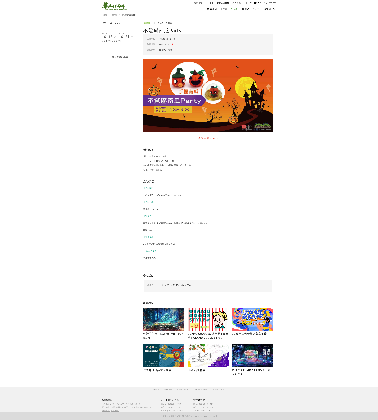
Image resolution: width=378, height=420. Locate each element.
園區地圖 (115, 410)
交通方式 (106, 410)
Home (104, 14)
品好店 (256, 9)
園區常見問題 (219, 389)
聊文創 (267, 9)
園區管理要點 (183, 389)
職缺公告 (168, 389)
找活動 (235, 9)
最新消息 (198, 3)
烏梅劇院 (237, 3)
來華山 (156, 389)
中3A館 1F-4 (165, 44)
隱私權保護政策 (201, 389)
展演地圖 (212, 9)
